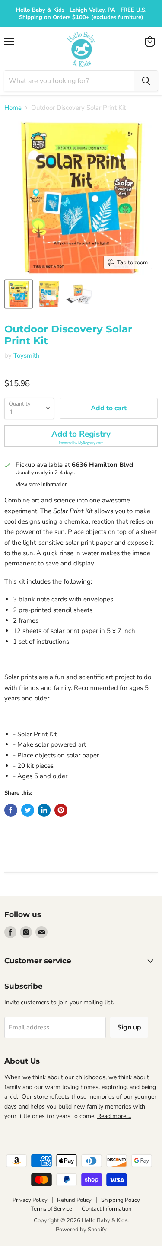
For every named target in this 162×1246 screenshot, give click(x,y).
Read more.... (114, 1116)
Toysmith (26, 355)
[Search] (146, 81)
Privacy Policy (30, 1200)
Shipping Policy (120, 1200)
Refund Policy (74, 1200)
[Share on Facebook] (10, 810)
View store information (42, 485)
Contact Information (106, 1209)
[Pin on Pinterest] (60, 810)
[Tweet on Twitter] (27, 810)
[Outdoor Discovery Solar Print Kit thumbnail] (18, 294)
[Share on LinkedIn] (44, 810)
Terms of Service (51, 1209)
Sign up (129, 1027)
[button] (81, 436)
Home (13, 108)
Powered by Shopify (81, 1229)
